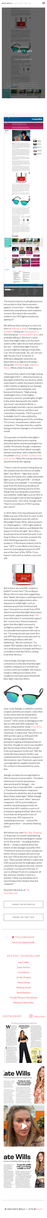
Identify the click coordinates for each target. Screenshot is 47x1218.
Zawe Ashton (23, 967)
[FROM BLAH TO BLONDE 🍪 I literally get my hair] (24, 1126)
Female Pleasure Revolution (23, 997)
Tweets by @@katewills (23, 942)
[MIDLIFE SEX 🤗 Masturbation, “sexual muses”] (24, 1167)
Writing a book (23, 987)
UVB (22, 93)
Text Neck (19, 364)
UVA (37, 89)
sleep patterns (31, 331)
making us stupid (20, 328)
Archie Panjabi (24, 977)
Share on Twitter (23, 917)
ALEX (39, 1209)
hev (22, 84)
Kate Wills (32, 84)
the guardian (26, 89)
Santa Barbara (23, 992)
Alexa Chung (23, 982)
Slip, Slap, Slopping (33, 832)
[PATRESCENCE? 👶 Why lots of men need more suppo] (24, 1042)
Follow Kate (24, 937)
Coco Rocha (23, 972)
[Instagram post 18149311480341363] (24, 1084)
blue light (12, 84)
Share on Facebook (23, 904)
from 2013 (36, 726)
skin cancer (10, 89)
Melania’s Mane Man (23, 1002)
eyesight (8, 331)
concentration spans (29, 334)
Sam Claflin (23, 962)
